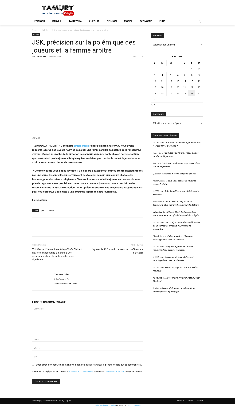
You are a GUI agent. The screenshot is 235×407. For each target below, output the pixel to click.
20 (178, 87)
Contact (199, 400)
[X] (42, 64)
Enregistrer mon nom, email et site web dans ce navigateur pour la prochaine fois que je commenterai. (88, 364)
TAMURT (181, 400)
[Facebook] (35, 64)
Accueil (35, 30)
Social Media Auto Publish (105, 405)
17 (154, 87)
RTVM (190, 400)
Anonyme (157, 277)
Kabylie (45, 30)
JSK (42, 210)
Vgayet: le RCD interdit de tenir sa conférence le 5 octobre (118, 251)
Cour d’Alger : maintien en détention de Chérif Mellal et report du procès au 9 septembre (176, 225)
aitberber (157, 211)
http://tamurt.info (61, 279)
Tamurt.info (41, 56)
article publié (81, 145)
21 (184, 87)
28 (184, 93)
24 (154, 93)
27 (178, 93)
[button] (199, 21)
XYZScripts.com (134, 405)
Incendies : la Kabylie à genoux (181, 173)
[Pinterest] (50, 64)
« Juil (153, 104)
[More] (65, 64)
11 (162, 81)
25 (162, 93)
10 (154, 81)
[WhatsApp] (57, 64)
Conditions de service (114, 371)
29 (192, 93)
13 (178, 81)
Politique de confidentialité (81, 371)
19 (170, 87)
